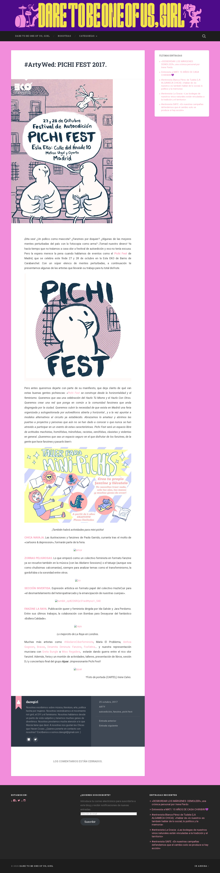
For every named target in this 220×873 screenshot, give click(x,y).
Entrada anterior (107, 721)
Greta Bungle (50, 651)
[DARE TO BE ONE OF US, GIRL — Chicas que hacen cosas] (110, 15)
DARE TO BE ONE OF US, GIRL (36, 866)
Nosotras (64, 36)
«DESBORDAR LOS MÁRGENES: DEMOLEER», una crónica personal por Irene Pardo (180, 64)
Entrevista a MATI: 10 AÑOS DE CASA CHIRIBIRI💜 (180, 809)
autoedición (105, 711)
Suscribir (90, 821)
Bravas (41, 646)
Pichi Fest (74, 392)
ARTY (102, 706)
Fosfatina (89, 646)
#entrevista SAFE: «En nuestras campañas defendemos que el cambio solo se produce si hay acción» (182, 107)
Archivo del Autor (28, 739)
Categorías (87, 36)
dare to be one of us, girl (32, 36)
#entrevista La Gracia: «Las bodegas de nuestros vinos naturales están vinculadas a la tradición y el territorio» (182, 96)
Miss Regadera (71, 651)
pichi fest (127, 711)
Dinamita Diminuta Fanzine (64, 646)
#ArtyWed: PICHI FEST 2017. (65, 64)
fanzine (117, 711)
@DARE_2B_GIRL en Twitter (35, 739)
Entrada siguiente (108, 725)
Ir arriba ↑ (202, 866)
